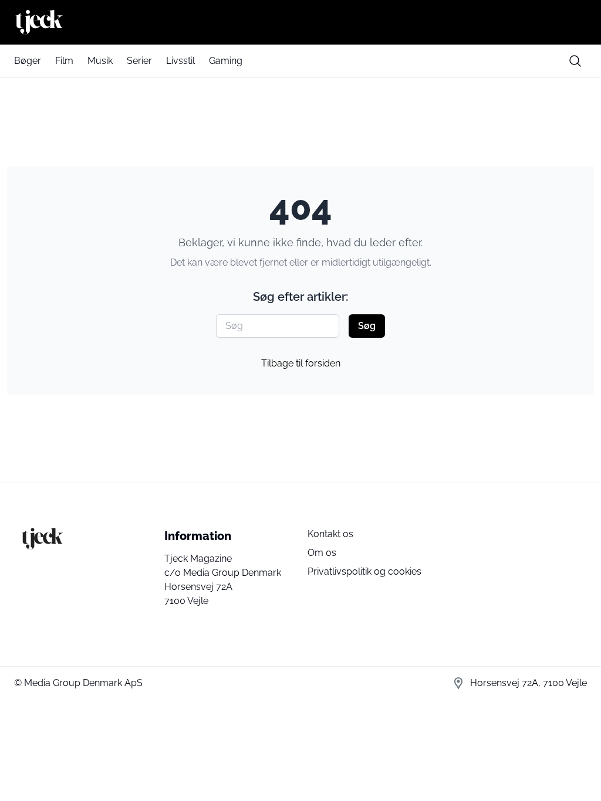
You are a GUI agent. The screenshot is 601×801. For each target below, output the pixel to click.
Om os (322, 552)
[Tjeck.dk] (300, 22)
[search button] (575, 61)
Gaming (225, 60)
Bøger (27, 60)
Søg (367, 325)
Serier (139, 60)
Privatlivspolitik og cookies (364, 571)
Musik (100, 60)
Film (64, 60)
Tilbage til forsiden (300, 363)
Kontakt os (330, 533)
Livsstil (180, 60)
